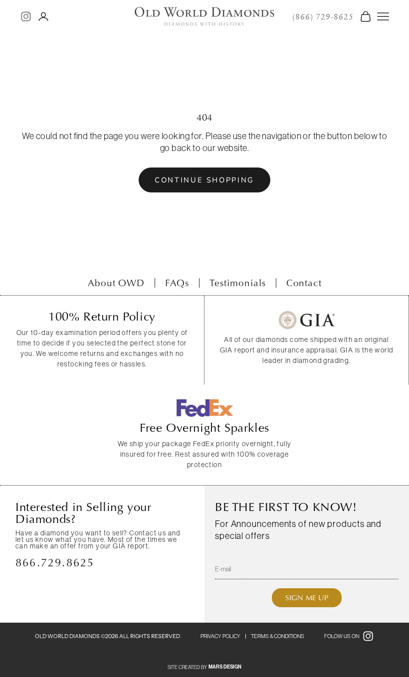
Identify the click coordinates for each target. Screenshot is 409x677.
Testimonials (237, 283)
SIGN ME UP (306, 598)
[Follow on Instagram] (26, 16)
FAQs (177, 283)
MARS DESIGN (224, 667)
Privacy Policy (220, 636)
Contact (304, 283)
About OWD (116, 283)
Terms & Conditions (277, 636)
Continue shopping (204, 180)
